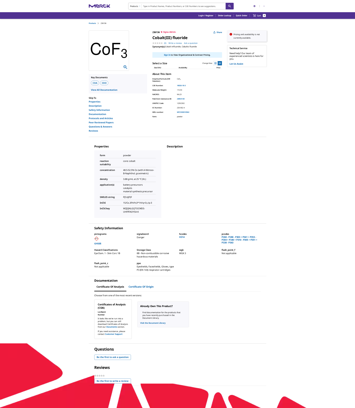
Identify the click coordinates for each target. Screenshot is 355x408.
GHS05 (97, 243)
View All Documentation (104, 89)
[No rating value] (158, 43)
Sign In (167, 55)
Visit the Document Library (152, 323)
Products (92, 23)
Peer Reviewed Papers (101, 122)
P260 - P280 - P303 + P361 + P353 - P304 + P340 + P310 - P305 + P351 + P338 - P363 (239, 239)
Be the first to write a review (114, 381)
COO (104, 82)
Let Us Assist (236, 63)
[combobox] (181, 6)
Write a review (175, 43)
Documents (111, 326)
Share (219, 32)
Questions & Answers (100, 126)
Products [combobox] (134, 6)
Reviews (93, 130)
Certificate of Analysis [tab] (110, 286)
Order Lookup (224, 15)
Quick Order (241, 15)
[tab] (95, 23)
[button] (205, 15)
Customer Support (113, 334)
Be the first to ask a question (113, 357)
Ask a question (191, 43)
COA (95, 82)
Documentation (97, 114)
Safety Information (99, 109)
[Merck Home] (99, 6)
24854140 (181, 99)
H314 (181, 237)
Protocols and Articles (101, 118)
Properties (94, 101)
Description (95, 105)
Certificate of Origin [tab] (141, 286)
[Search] (230, 6)
